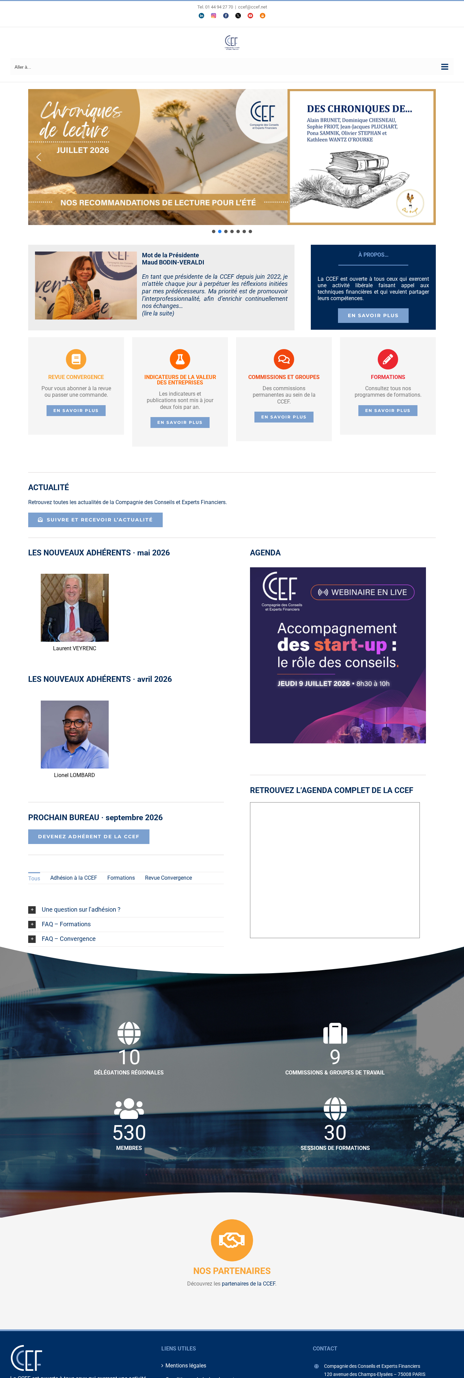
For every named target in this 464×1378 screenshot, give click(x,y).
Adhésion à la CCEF (73, 878)
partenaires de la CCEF (248, 1283)
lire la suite (158, 313)
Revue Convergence (168, 878)
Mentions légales (185, 1365)
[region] (232, 162)
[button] (232, 157)
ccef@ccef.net (252, 7)
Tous (34, 878)
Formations (121, 878)
